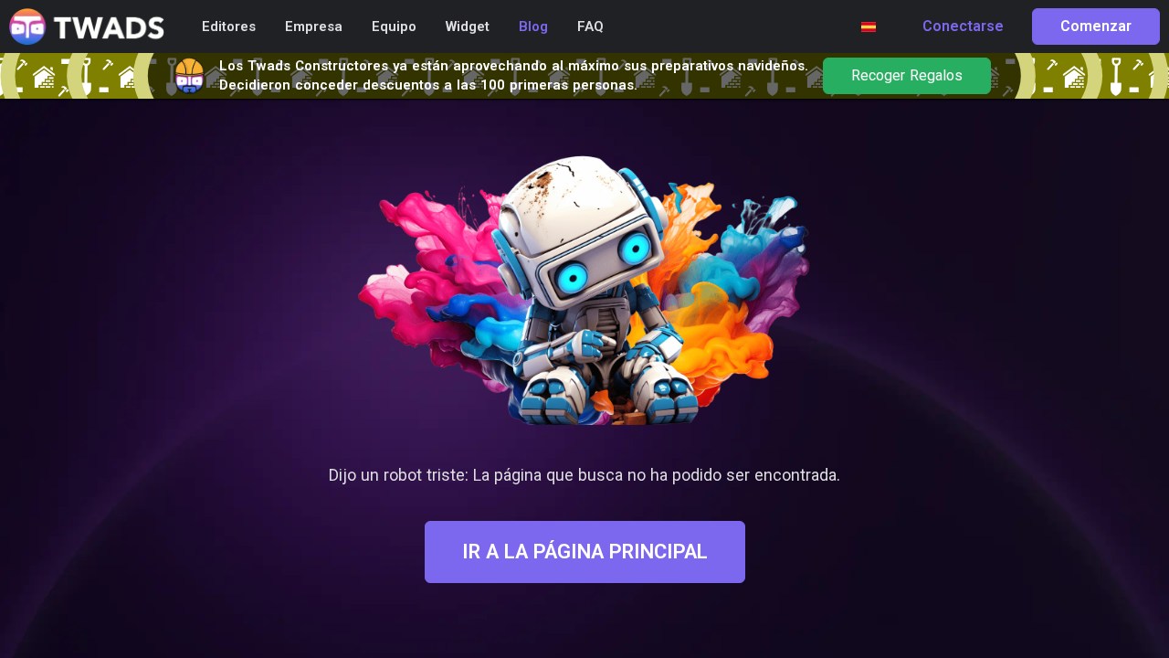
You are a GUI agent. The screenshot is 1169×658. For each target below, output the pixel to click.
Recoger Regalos (907, 75)
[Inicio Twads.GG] (86, 27)
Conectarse (963, 26)
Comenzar (1096, 26)
